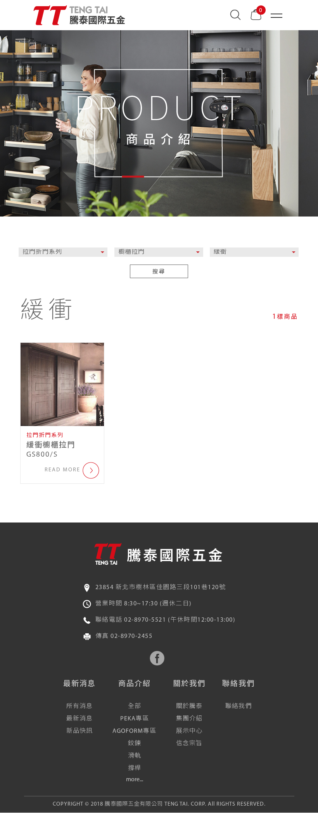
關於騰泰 (189, 706)
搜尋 (159, 272)
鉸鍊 (134, 744)
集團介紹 (189, 719)
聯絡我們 (238, 706)
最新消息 (79, 719)
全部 (134, 706)
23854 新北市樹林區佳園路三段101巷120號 (160, 587)
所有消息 (79, 706)
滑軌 (134, 756)
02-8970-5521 (145, 620)
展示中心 (189, 731)
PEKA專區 (134, 719)
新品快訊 (79, 731)
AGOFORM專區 (134, 731)
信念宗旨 (189, 744)
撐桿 (134, 768)
